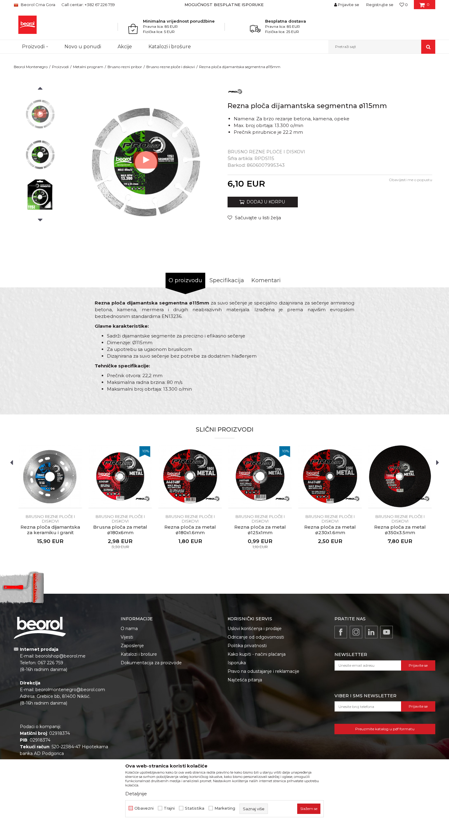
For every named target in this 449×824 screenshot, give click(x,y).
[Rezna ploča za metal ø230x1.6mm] (330, 476)
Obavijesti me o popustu (410, 179)
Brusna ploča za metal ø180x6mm (120, 529)
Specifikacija (227, 280)
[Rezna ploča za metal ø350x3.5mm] (400, 476)
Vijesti (127, 637)
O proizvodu (185, 280)
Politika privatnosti (247, 645)
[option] (224, 4)
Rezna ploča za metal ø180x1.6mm (190, 529)
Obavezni (144, 808)
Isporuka (237, 662)
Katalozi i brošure (139, 654)
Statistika (194, 808)
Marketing (224, 808)
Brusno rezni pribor (125, 66)
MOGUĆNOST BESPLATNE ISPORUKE (224, 4)
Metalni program (88, 66)
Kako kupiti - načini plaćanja (257, 654)
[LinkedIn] (371, 632)
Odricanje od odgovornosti (256, 637)
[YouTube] (386, 632)
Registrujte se (379, 4)
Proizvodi (60, 66)
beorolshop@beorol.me (60, 656)
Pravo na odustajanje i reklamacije (263, 671)
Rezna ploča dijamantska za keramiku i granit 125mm (50, 532)
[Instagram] (356, 632)
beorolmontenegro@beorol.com (70, 689)
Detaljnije (136, 794)
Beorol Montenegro (31, 66)
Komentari (266, 280)
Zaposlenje (132, 645)
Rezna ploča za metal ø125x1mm (260, 529)
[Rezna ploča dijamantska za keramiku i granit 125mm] (50, 476)
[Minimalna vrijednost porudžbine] (135, 28)
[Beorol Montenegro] (27, 25)
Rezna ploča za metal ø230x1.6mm (330, 529)
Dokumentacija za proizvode (151, 662)
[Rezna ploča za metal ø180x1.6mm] (190, 476)
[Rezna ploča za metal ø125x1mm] (260, 476)
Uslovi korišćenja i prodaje (255, 628)
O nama (129, 628)
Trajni (169, 808)
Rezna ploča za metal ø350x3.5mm (400, 529)
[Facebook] (341, 632)
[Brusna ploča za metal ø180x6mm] (120, 476)
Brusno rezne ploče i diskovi (170, 66)
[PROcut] (235, 91)
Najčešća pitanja (245, 680)
